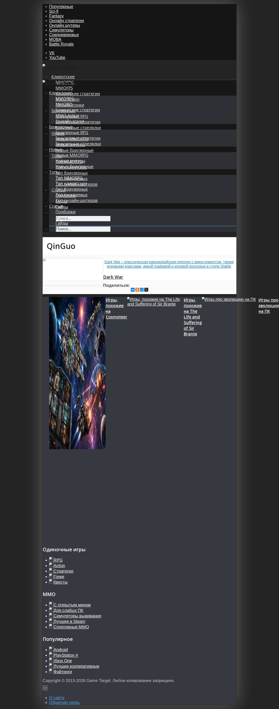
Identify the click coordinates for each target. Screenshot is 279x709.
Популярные (61, 6)
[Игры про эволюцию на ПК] (230, 418)
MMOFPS (64, 88)
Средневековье (64, 34)
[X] (146, 290)
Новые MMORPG (72, 155)
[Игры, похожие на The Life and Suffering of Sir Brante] (155, 418)
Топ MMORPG (69, 178)
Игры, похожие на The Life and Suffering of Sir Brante (193, 317)
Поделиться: (116, 285)
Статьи (56, 206)
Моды (61, 217)
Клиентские (63, 76)
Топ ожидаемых (72, 195)
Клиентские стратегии (78, 93)
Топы (54, 172)
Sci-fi (53, 11)
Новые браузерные (74, 150)
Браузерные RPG (72, 132)
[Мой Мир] (142, 290)
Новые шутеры (70, 161)
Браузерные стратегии (78, 138)
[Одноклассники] (137, 290)
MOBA (55, 39)
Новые (55, 149)
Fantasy (56, 16)
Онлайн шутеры (64, 25)
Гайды (62, 223)
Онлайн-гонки (70, 121)
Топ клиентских (71, 183)
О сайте (56, 697)
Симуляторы (61, 30)
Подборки (66, 211)
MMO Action (67, 115)
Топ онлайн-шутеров (76, 200)
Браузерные (61, 127)
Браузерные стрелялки (78, 127)
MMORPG (65, 98)
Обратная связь (64, 702)
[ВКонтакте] (133, 290)
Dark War (113, 277)
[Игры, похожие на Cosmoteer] (77, 418)
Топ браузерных (72, 173)
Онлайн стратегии (66, 20)
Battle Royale (61, 44)
